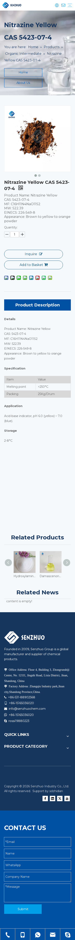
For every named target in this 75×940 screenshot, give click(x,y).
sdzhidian (56, 791)
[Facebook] (45, 798)
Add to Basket (31, 265)
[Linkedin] (52, 798)
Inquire (31, 254)
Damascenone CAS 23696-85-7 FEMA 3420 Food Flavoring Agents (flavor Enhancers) (50, 576)
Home (23, 72)
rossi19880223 (19, 721)
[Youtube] (67, 798)
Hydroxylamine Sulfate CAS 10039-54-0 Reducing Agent (24, 576)
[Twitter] (59, 798)
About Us (23, 83)
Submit (23, 909)
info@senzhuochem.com (27, 709)
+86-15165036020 (21, 715)
